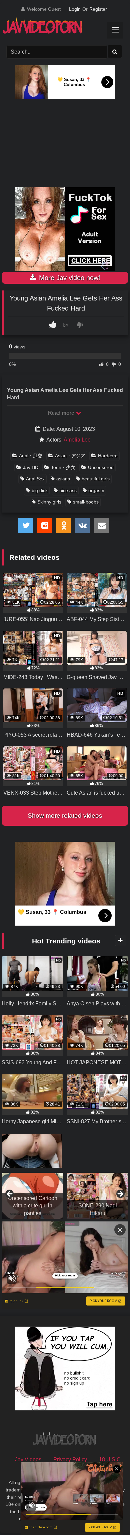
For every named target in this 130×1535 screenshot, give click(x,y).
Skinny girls (49, 502)
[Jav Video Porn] (59, 28)
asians (63, 478)
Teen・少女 (63, 467)
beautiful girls (96, 478)
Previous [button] (10, 1194)
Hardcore (108, 455)
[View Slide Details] (32, 1196)
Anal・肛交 (30, 455)
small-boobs (86, 502)
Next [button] (120, 1194)
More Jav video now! (68, 277)
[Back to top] (109, 1515)
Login (75, 9)
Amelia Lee (77, 440)
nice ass (68, 490)
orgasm (96, 490)
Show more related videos (65, 815)
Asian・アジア (70, 455)
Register (98, 9)
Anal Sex (35, 478)
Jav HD (30, 467)
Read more (61, 413)
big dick (40, 490)
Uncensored (101, 467)
